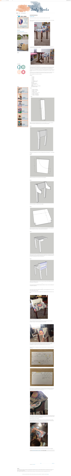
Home (40, 463)
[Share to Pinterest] (45, 450)
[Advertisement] (42, 457)
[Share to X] (44, 450)
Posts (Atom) (34, 464)
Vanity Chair (32, 16)
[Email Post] (41, 450)
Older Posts (53, 463)
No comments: (39, 450)
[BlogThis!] (43, 450)
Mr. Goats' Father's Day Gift (20, 31)
